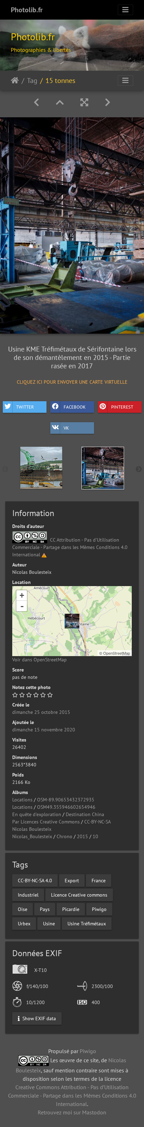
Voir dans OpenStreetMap (39, 659)
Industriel (28, 894)
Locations (22, 799)
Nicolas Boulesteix (31, 829)
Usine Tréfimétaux (86, 923)
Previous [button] (5, 469)
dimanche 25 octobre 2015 (41, 712)
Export (72, 880)
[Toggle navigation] (125, 10)
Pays (45, 909)
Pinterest (122, 407)
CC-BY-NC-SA (97, 822)
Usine (49, 923)
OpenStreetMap (116, 653)
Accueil (15, 80)
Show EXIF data (38, 1018)
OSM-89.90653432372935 (65, 799)
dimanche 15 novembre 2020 (43, 729)
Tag (32, 80)
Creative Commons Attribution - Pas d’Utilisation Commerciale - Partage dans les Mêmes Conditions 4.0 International (72, 1095)
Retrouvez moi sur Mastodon (72, 1112)
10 (95, 836)
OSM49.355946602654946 (66, 807)
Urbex (24, 923)
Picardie (70, 909)
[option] (41, 468)
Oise (22, 909)
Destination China (85, 814)
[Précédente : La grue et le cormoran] (36, 102)
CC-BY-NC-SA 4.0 (35, 880)
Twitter (25, 407)
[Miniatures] (60, 102)
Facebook (75, 407)
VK (66, 428)
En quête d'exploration (36, 814)
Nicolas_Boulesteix (32, 836)
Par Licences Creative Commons (46, 822)
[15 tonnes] (72, 621)
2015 (82, 836)
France (99, 880)
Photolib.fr (27, 9)
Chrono (64, 836)
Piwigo (99, 909)
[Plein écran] (84, 102)
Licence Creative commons (79, 894)
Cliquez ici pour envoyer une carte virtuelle (72, 381)
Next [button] (138, 469)
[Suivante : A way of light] (107, 102)
